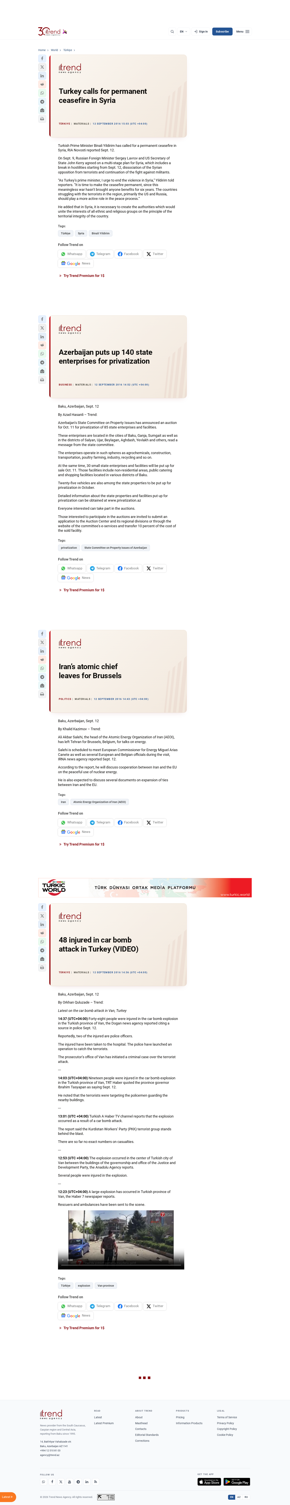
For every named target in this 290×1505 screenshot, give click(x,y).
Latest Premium (104, 1423)
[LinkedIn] (87, 1481)
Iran (63, 802)
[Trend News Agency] (51, 1414)
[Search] (172, 31)
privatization (69, 547)
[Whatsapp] (43, 1481)
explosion (84, 1285)
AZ (238, 1497)
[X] (61, 1481)
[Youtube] (69, 1481)
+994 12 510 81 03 (50, 1450)
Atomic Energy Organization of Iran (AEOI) (99, 802)
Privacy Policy (225, 1423)
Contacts (140, 1428)
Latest (98, 1417)
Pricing (180, 1417)
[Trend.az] (52, 31)
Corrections (142, 1440)
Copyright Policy (227, 1428)
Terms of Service (227, 1417)
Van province (106, 1285)
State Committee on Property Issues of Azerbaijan (115, 547)
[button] (42, 58)
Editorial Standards (147, 1434)
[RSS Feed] (95, 1481)
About (139, 1417)
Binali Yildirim (100, 233)
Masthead (141, 1423)
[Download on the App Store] (209, 1482)
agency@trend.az (49, 1455)
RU (246, 1497)
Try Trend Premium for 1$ (83, 276)
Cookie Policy (225, 1434)
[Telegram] (78, 1481)
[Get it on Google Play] (237, 1482)
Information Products (189, 1423)
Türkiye (65, 233)
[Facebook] (52, 1481)
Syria (81, 233)
